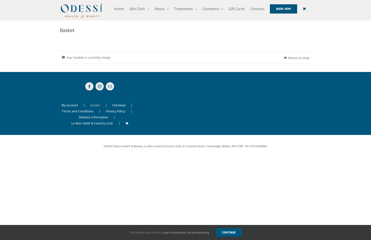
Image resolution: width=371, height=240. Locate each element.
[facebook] (89, 86)
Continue (229, 232)
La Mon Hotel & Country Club (92, 123)
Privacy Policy (115, 111)
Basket (95, 105)
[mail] (110, 86)
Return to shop (299, 58)
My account (69, 105)
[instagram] (100, 86)
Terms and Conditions (78, 111)
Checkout (119, 105)
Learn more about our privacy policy (186, 232)
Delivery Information (93, 117)
